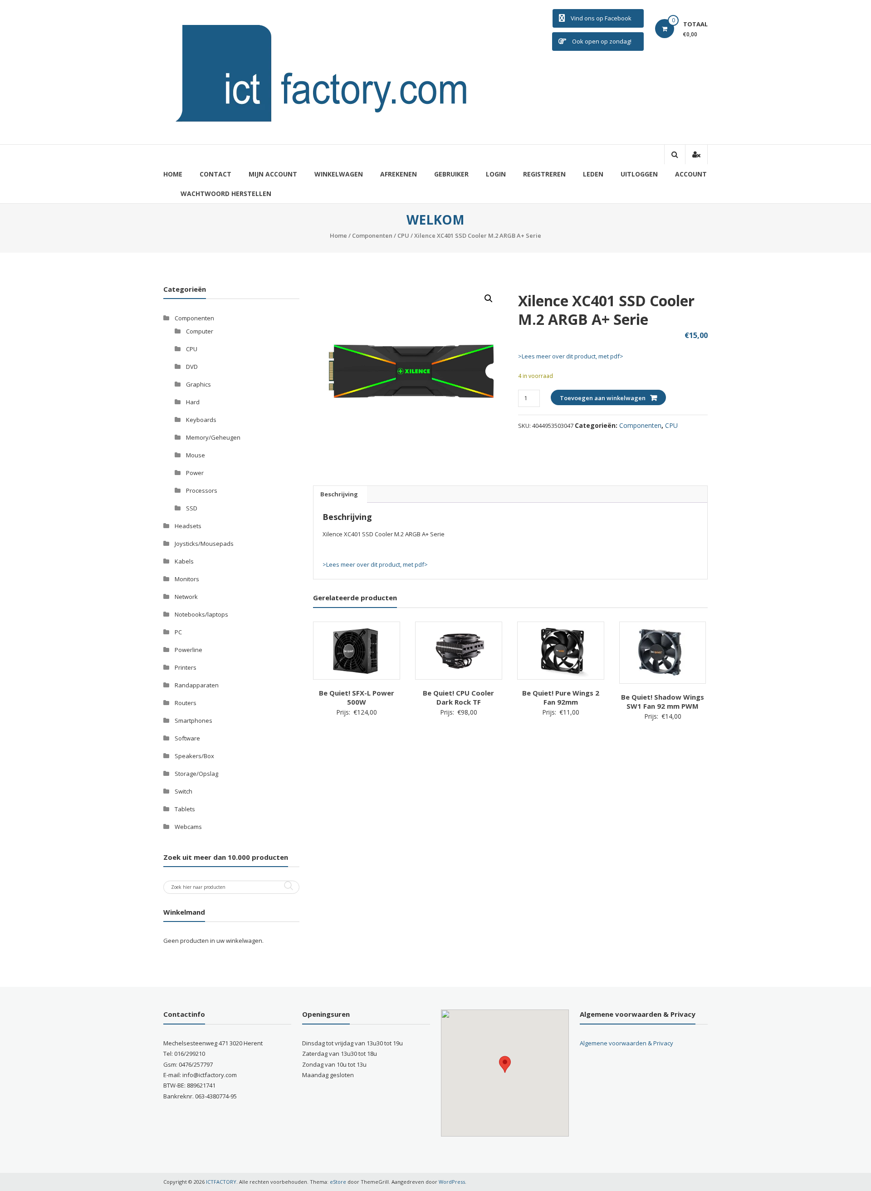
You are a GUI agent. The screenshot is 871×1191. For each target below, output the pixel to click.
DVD (192, 367)
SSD (191, 508)
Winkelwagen (338, 174)
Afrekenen (398, 174)
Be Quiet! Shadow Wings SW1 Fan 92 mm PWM (662, 701)
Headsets (188, 526)
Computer (199, 331)
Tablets (185, 809)
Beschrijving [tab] (339, 494)
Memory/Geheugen (213, 437)
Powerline (188, 650)
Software (187, 738)
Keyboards (201, 420)
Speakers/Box (194, 756)
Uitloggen (639, 174)
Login (496, 174)
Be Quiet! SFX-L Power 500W (356, 697)
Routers (185, 703)
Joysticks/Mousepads (204, 543)
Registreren (544, 174)
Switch (183, 791)
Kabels (184, 561)
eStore (338, 1181)
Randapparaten (197, 685)
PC (178, 632)
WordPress (452, 1181)
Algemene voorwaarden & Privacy (626, 1043)
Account (691, 174)
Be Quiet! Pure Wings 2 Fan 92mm (560, 697)
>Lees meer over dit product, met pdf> (570, 356)
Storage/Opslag (196, 773)
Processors (201, 490)
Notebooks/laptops (201, 614)
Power (195, 473)
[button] (488, 298)
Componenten (372, 235)
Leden (593, 174)
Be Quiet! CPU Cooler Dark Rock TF (458, 697)
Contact (215, 174)
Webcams (188, 827)
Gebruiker (451, 174)
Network (186, 597)
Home (172, 174)
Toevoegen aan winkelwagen (603, 398)
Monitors (187, 579)
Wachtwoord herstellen (226, 193)
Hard (193, 402)
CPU (403, 235)
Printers (185, 667)
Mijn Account (273, 174)
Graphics (198, 384)
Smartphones (193, 720)
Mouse (195, 455)
